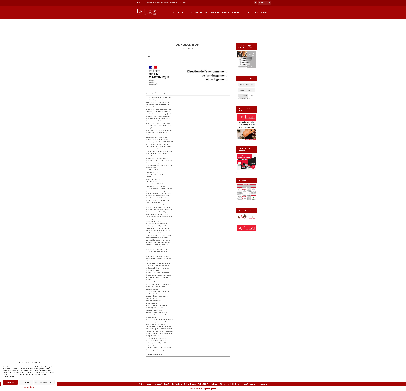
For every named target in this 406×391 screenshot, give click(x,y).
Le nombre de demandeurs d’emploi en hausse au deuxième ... (166, 3)
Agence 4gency (210, 389)
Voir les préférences (44, 382)
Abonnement (201, 12)
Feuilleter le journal (219, 12)
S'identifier (243, 95)
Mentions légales (29, 387)
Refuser (25, 382)
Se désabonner (262, 384)
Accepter (10, 382)
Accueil (176, 12)
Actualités (187, 12)
